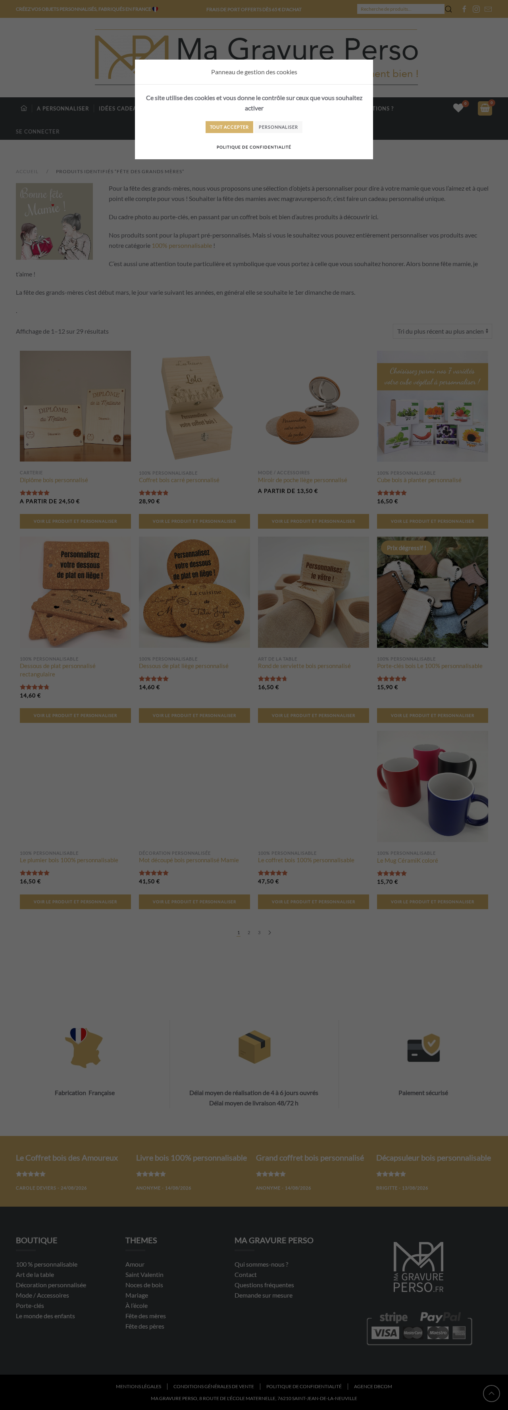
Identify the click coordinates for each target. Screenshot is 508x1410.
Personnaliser (278, 126)
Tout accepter (229, 126)
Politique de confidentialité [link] (254, 147)
